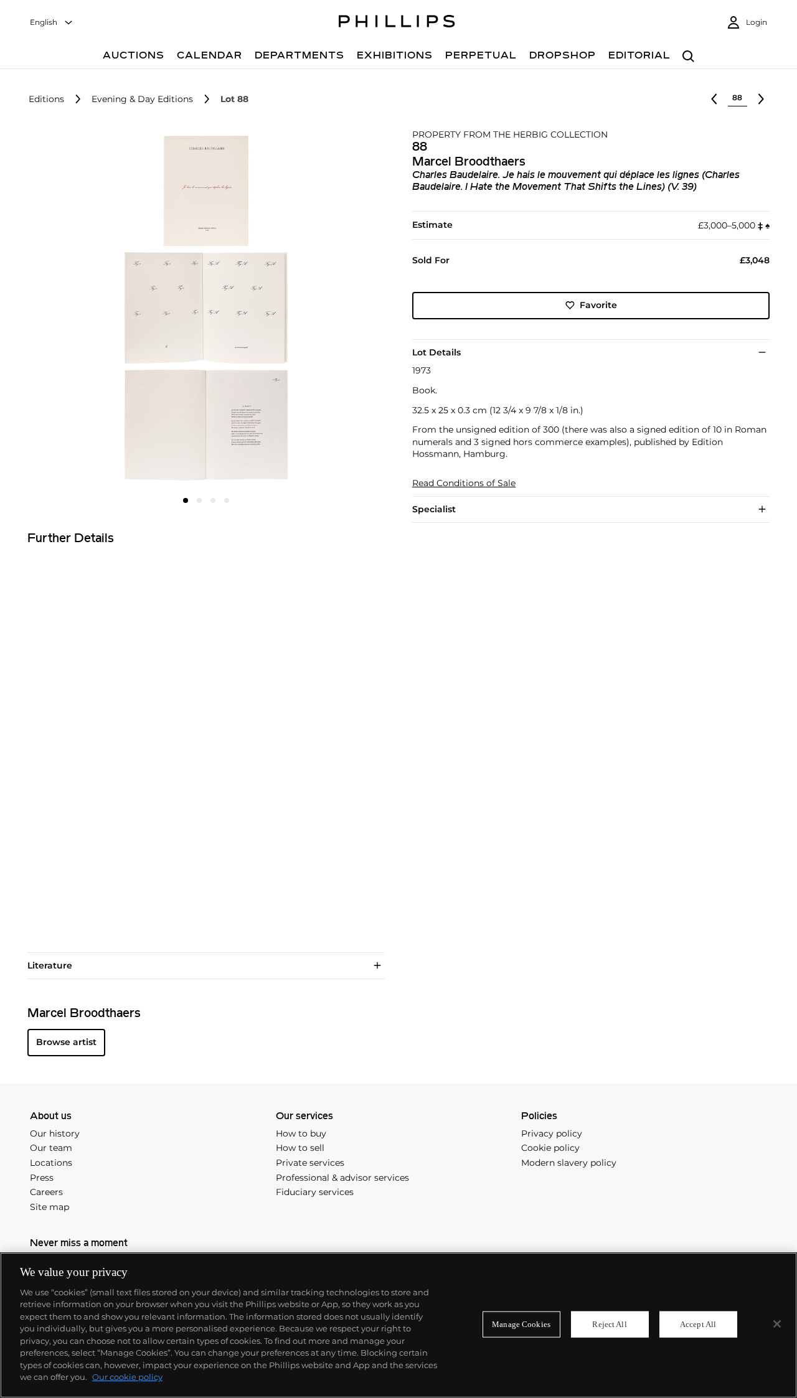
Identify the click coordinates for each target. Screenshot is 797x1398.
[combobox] (51, 22)
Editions (46, 99)
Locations (51, 1162)
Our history (55, 1133)
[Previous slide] (86, 309)
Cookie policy (550, 1147)
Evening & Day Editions (142, 99)
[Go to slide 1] (185, 500)
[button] (202, 308)
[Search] (688, 56)
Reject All (609, 1324)
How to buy (301, 1133)
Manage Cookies (521, 1324)
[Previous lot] (714, 99)
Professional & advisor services (342, 1177)
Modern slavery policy (568, 1162)
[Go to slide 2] (199, 500)
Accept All (698, 1324)
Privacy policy (551, 1133)
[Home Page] (397, 23)
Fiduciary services (315, 1192)
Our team (51, 1147)
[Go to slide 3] (213, 500)
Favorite (598, 305)
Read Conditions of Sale (464, 483)
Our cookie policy (127, 1377)
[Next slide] (325, 309)
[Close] (777, 1324)
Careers (46, 1192)
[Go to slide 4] (227, 500)
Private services (310, 1162)
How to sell (300, 1147)
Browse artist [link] (66, 1042)
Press (42, 1177)
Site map (49, 1207)
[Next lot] (761, 99)
